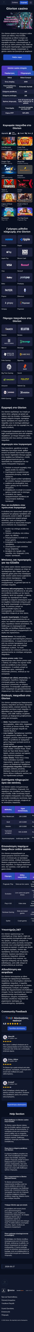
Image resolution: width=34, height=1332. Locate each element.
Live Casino (14, 133)
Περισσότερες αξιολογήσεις (17, 1104)
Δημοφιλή (5, 133)
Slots (29, 133)
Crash (22, 133)
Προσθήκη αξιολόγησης (17, 1028)
